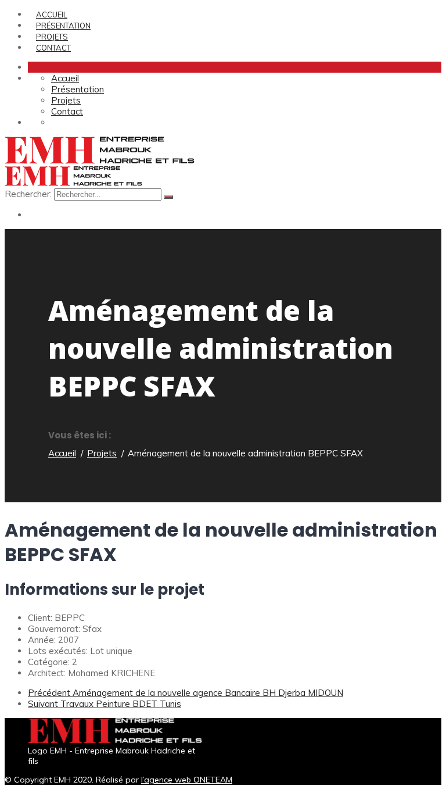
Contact (53, 47)
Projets (52, 36)
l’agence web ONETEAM (186, 779)
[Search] (168, 197)
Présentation (63, 25)
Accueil (51, 14)
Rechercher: (29, 193)
